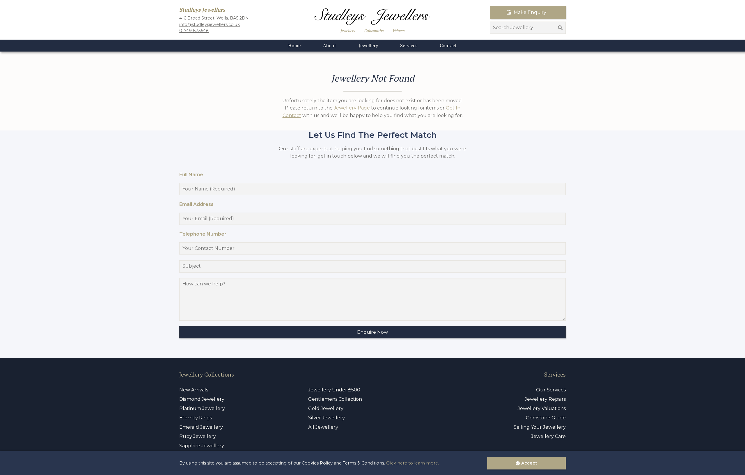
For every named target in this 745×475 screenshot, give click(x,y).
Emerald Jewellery (201, 427)
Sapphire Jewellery (201, 445)
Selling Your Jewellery (540, 427)
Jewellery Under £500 (334, 390)
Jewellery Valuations (542, 408)
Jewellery (368, 45)
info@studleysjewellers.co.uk (209, 24)
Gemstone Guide (546, 418)
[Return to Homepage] (372, 17)
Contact (448, 45)
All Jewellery (323, 427)
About (329, 45)
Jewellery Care (548, 436)
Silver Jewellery (326, 418)
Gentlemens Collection (335, 399)
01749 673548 (194, 30)
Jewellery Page (352, 108)
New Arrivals (193, 390)
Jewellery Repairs (545, 399)
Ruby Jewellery (197, 436)
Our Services (551, 390)
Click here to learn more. (412, 463)
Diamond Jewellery (201, 399)
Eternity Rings (195, 418)
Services (408, 45)
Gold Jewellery (325, 408)
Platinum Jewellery (202, 408)
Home (294, 45)
